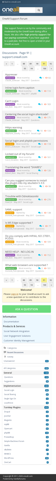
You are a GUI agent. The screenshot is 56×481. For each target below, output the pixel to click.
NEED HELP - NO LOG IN (19, 251)
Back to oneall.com (12, 2)
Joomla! (7, 416)
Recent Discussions (15, 352)
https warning (13, 127)
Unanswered (9, 361)
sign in (14, 293)
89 (31, 63)
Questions (35, 80)
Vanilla (7, 445)
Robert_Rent (10, 173)
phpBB (34, 93)
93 (25, 68)
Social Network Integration (17, 331)
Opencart (8, 428)
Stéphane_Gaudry (12, 133)
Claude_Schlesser (12, 80)
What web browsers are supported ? (26, 265)
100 (44, 68)
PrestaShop (9, 437)
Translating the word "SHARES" (23, 167)
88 (24, 63)
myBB (6, 424)
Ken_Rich (9, 107)
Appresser (11, 74)
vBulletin (7, 449)
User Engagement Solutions (17, 335)
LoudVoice (8, 403)
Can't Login (11, 101)
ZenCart (7, 462)
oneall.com (28, 476)
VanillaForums (20, 479)
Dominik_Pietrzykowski (14, 215)
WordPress (9, 458)
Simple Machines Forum (14, 441)
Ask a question (26, 309)
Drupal (7, 411)
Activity (10, 356)
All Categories (10, 368)
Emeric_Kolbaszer (12, 146)
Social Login (36, 133)
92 (51, 63)
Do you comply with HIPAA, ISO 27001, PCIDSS (28, 237)
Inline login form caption (19, 87)
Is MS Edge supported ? (19, 222)
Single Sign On (10, 398)
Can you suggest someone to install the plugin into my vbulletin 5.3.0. (26, 182)
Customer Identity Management (19, 340)
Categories (12, 348)
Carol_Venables (11, 160)
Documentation (11, 321)
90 (37, 63)
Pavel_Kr (8, 202)
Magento (8, 420)
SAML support (13, 209)
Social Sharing (32, 173)
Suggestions (9, 381)
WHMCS (7, 454)
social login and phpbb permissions (26, 140)
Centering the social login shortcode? (26, 114)
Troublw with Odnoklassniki (22, 196)
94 (32, 68)
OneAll (10, 10)
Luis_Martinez (11, 189)
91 (44, 63)
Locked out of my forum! (19, 154)
